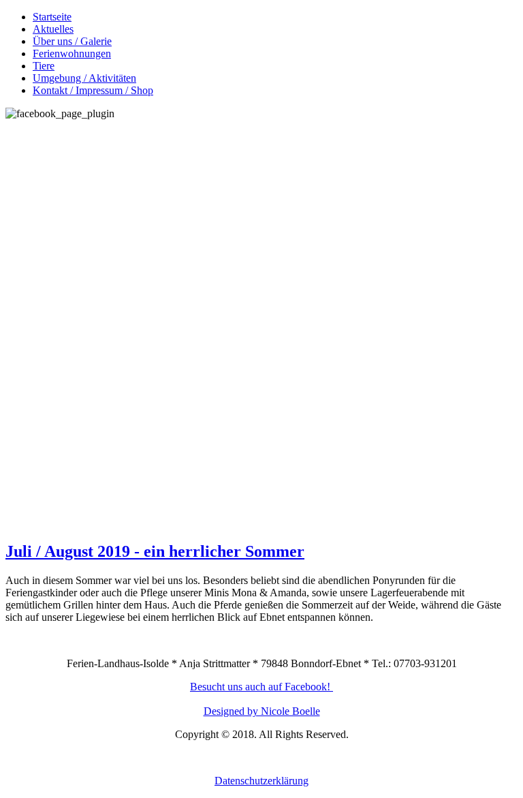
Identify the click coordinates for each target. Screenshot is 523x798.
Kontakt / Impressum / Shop (93, 90)
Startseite (52, 16)
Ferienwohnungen (72, 53)
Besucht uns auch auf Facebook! (260, 686)
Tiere (43, 66)
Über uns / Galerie (72, 41)
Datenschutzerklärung (261, 780)
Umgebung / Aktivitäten (84, 78)
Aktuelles (53, 29)
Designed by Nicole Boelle (262, 711)
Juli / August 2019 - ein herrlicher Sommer (154, 551)
